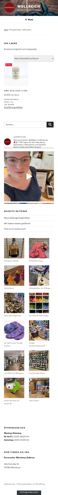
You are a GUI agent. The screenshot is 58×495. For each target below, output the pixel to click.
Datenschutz (9, 484)
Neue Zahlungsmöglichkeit (17, 218)
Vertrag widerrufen (29, 492)
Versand (11, 104)
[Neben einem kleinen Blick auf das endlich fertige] (29, 176)
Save (9, 65)
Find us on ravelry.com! (15, 229)
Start (6, 30)
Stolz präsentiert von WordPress (31, 484)
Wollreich (28, 6)
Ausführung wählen (13, 107)
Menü (30, 19)
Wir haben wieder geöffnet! (17, 223)
